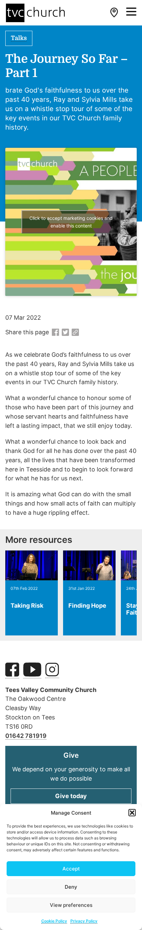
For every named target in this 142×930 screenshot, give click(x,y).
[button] (132, 812)
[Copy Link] (75, 333)
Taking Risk (27, 605)
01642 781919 (26, 735)
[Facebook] (55, 333)
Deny (71, 887)
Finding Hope (87, 605)
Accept (71, 869)
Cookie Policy (54, 920)
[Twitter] (65, 333)
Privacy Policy (83, 920)
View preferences (71, 905)
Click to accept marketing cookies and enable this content (71, 221)
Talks (19, 38)
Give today (71, 795)
